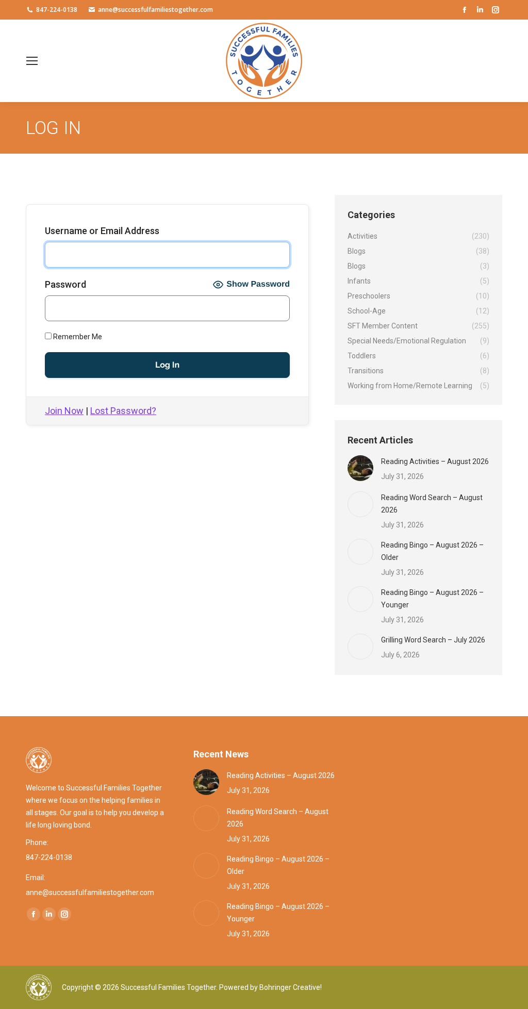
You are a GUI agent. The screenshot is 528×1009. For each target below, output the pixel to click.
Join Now (64, 410)
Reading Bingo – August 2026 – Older (432, 551)
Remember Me (77, 337)
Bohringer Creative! (290, 987)
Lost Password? (123, 410)
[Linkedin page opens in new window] (480, 9)
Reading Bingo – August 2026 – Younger (432, 598)
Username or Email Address (102, 230)
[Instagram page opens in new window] (495, 9)
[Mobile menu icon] (32, 61)
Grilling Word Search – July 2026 (433, 640)
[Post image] (360, 468)
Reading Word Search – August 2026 (432, 503)
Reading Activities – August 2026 (435, 461)
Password (65, 284)
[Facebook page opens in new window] (464, 9)
